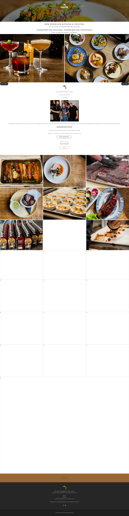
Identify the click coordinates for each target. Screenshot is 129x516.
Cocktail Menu (4, 83)
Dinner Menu (125, 83)
